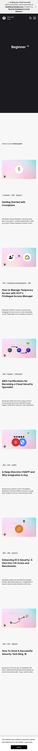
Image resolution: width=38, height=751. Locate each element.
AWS (13, 195)
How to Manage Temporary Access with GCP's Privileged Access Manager (17, 293)
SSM (8, 553)
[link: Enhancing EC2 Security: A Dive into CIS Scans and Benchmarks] (19, 536)
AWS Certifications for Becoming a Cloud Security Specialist (17, 384)
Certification (18, 374)
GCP (4, 283)
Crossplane (6, 195)
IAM (29, 283)
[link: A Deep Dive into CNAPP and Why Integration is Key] (19, 448)
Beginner (19, 195)
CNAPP (14, 465)
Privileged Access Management (16, 283)
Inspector (15, 553)
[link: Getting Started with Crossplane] (19, 178)
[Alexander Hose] (4, 176)
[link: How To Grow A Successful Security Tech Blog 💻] (19, 627)
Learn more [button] (28, 742)
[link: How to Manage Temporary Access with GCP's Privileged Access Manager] (19, 266)
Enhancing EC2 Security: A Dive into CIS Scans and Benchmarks (17, 562)
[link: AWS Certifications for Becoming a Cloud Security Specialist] (19, 357)
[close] (35, 6)
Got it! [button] (19, 747)
